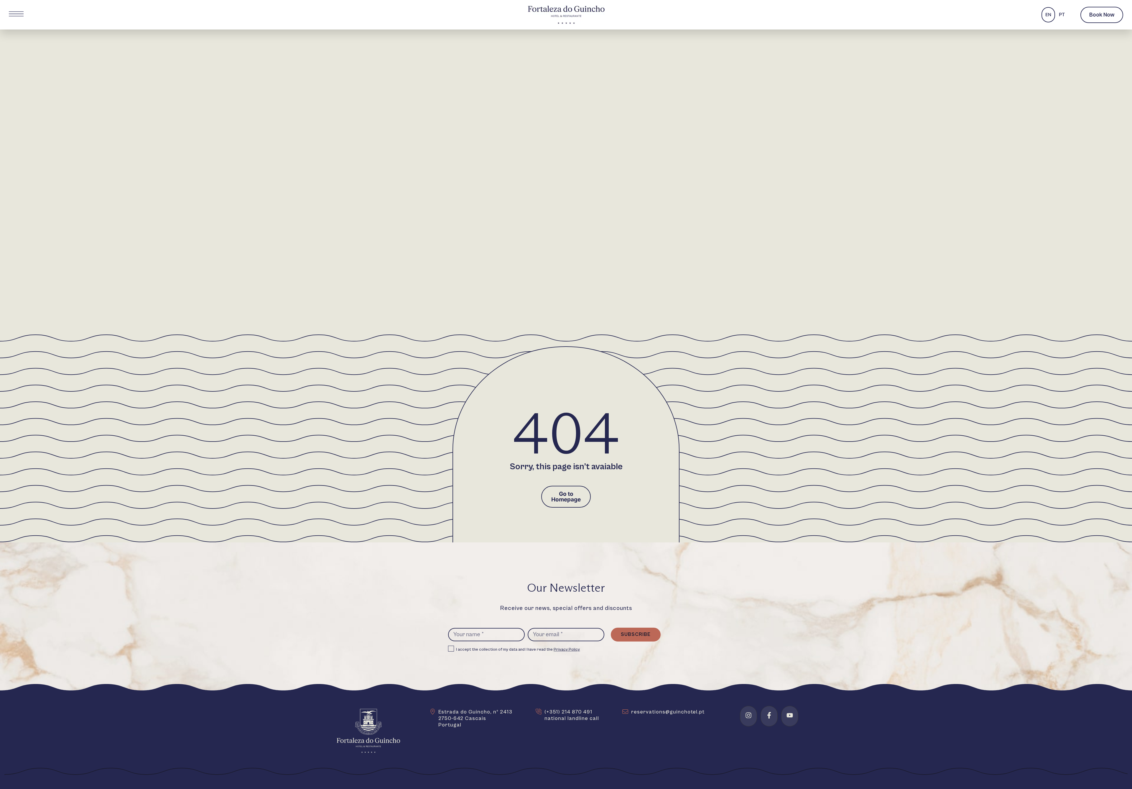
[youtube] (790, 715)
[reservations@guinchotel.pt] (625, 712)
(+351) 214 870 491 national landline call (571, 715)
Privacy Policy (567, 649)
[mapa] (432, 712)
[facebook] (769, 715)
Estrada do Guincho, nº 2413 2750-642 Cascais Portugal (475, 718)
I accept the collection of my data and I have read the (518, 649)
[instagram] (748, 715)
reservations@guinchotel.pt (668, 712)
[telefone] (539, 712)
